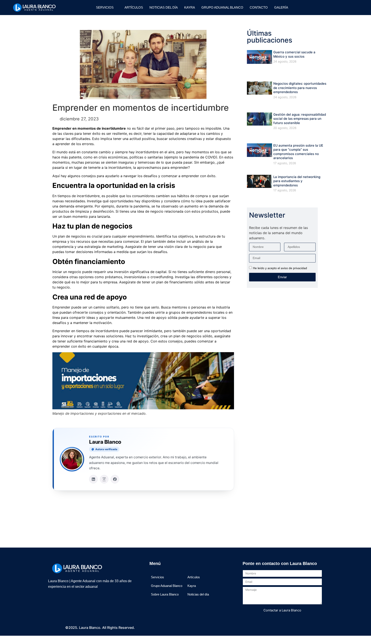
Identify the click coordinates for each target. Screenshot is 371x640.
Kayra (189, 7)
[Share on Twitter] (143, 512)
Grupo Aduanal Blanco (222, 7)
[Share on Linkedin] (155, 512)
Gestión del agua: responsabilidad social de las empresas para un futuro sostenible (299, 118)
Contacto (259, 7)
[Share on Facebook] (131, 512)
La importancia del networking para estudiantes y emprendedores (296, 181)
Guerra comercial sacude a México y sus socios (294, 54)
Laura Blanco (105, 442)
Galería (281, 7)
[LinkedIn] (93, 479)
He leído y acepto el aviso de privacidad (280, 268)
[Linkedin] (338, 7)
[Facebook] (322, 7)
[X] (70, 599)
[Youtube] (346, 7)
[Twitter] (330, 7)
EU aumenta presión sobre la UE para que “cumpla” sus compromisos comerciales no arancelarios (298, 151)
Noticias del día (163, 7)
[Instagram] (314, 7)
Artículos (134, 7)
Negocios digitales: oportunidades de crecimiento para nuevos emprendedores (299, 87)
